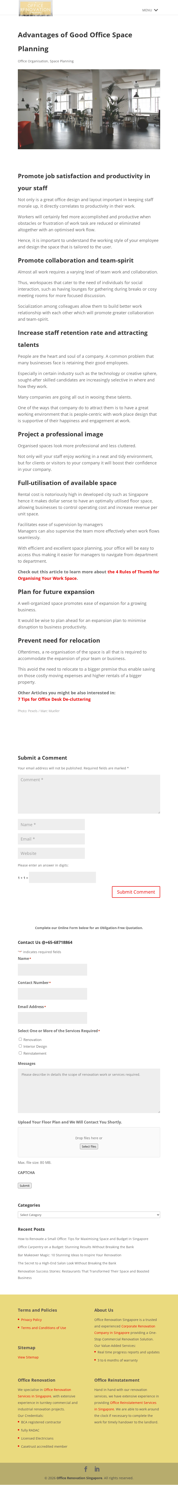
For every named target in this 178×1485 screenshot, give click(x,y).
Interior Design (35, 1046)
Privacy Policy (31, 1319)
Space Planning (62, 61)
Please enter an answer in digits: (43, 865)
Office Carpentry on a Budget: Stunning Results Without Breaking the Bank (76, 1247)
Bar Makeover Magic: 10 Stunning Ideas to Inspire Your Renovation (69, 1255)
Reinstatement (34, 1053)
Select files (89, 1146)
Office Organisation (33, 61)
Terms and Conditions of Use (43, 1328)
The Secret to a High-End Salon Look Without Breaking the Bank (67, 1263)
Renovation (32, 1039)
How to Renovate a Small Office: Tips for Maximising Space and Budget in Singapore (83, 1239)
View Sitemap (28, 1357)
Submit (25, 1186)
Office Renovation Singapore (79, 1478)
